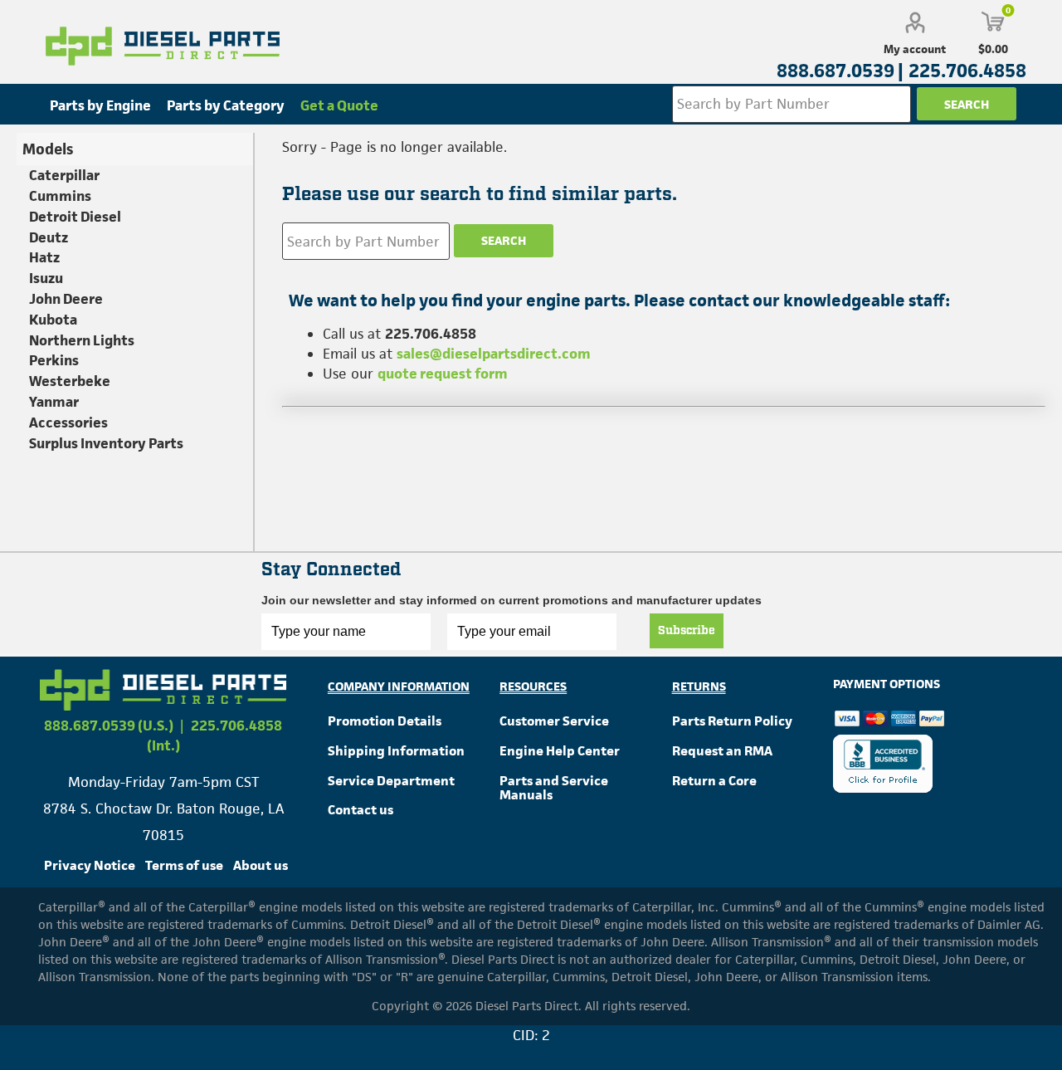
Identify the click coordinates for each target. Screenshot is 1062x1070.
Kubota (53, 319)
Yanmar (54, 402)
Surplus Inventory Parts (106, 443)
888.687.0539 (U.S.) (108, 725)
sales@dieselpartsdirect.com (494, 353)
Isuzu (46, 278)
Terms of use (184, 865)
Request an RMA (722, 751)
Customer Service (554, 721)
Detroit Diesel (75, 217)
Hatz (44, 257)
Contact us (360, 809)
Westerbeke (69, 381)
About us (260, 865)
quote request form (443, 373)
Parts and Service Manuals (553, 788)
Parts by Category (226, 105)
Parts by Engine (100, 105)
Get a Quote (339, 105)
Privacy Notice (89, 865)
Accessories (68, 422)
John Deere (66, 299)
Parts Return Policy (732, 721)
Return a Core (714, 780)
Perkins (54, 360)
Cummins (60, 196)
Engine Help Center (559, 751)
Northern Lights (81, 340)
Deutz (48, 237)
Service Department (391, 780)
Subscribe (686, 630)
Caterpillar (64, 175)
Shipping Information (396, 751)
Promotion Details (384, 721)
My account (915, 49)
